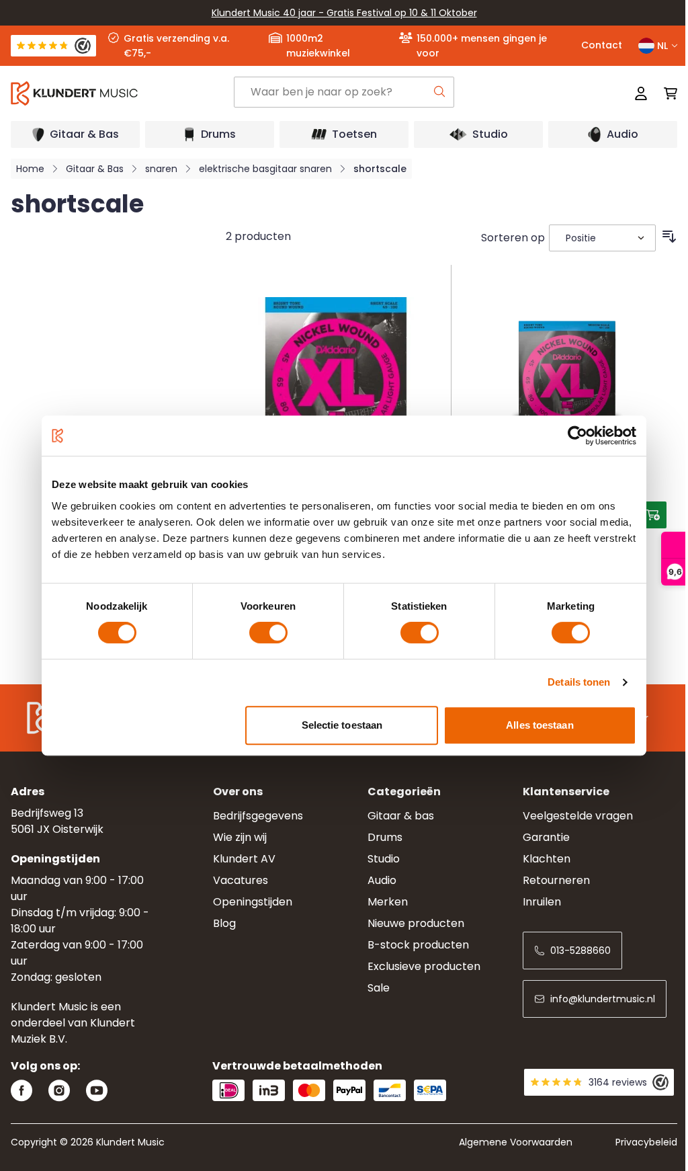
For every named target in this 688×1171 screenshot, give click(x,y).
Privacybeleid (646, 1142)
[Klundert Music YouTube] (97, 1091)
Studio (384, 858)
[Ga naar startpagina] (122, 93)
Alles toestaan (539, 725)
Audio (382, 880)
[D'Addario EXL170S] (335, 375)
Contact (601, 45)
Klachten (546, 858)
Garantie (546, 837)
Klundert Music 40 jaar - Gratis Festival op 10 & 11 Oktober (344, 12)
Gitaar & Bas (95, 168)
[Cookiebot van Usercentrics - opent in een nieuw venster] (577, 436)
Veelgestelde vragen (578, 815)
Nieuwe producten (416, 923)
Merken (388, 902)
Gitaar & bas (401, 815)
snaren (161, 168)
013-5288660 (580, 950)
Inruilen (542, 902)
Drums (385, 837)
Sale (379, 988)
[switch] (268, 632)
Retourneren (556, 880)
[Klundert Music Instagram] (59, 1091)
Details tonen (579, 682)
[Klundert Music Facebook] (21, 1091)
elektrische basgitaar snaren (265, 168)
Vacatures (240, 880)
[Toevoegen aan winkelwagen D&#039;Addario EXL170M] (653, 514)
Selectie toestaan (342, 725)
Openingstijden (252, 902)
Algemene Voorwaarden (515, 1142)
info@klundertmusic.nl (602, 999)
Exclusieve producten (424, 966)
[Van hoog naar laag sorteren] (669, 237)
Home (30, 168)
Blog (224, 923)
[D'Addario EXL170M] (567, 375)
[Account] (641, 93)
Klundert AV (244, 858)
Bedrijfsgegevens (258, 815)
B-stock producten (418, 945)
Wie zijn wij (240, 837)
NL (662, 45)
